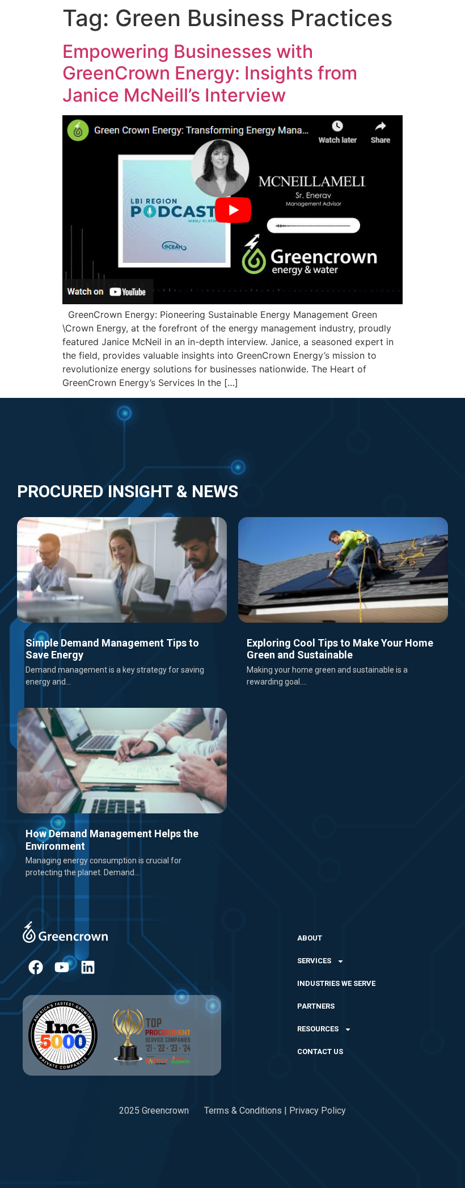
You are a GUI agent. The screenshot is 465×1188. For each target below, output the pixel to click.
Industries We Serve (336, 983)
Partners (316, 1006)
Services (314, 960)
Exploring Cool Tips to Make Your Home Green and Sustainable (340, 649)
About (309, 938)
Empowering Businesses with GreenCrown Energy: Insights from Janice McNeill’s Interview (209, 73)
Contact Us (320, 1051)
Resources (318, 1029)
